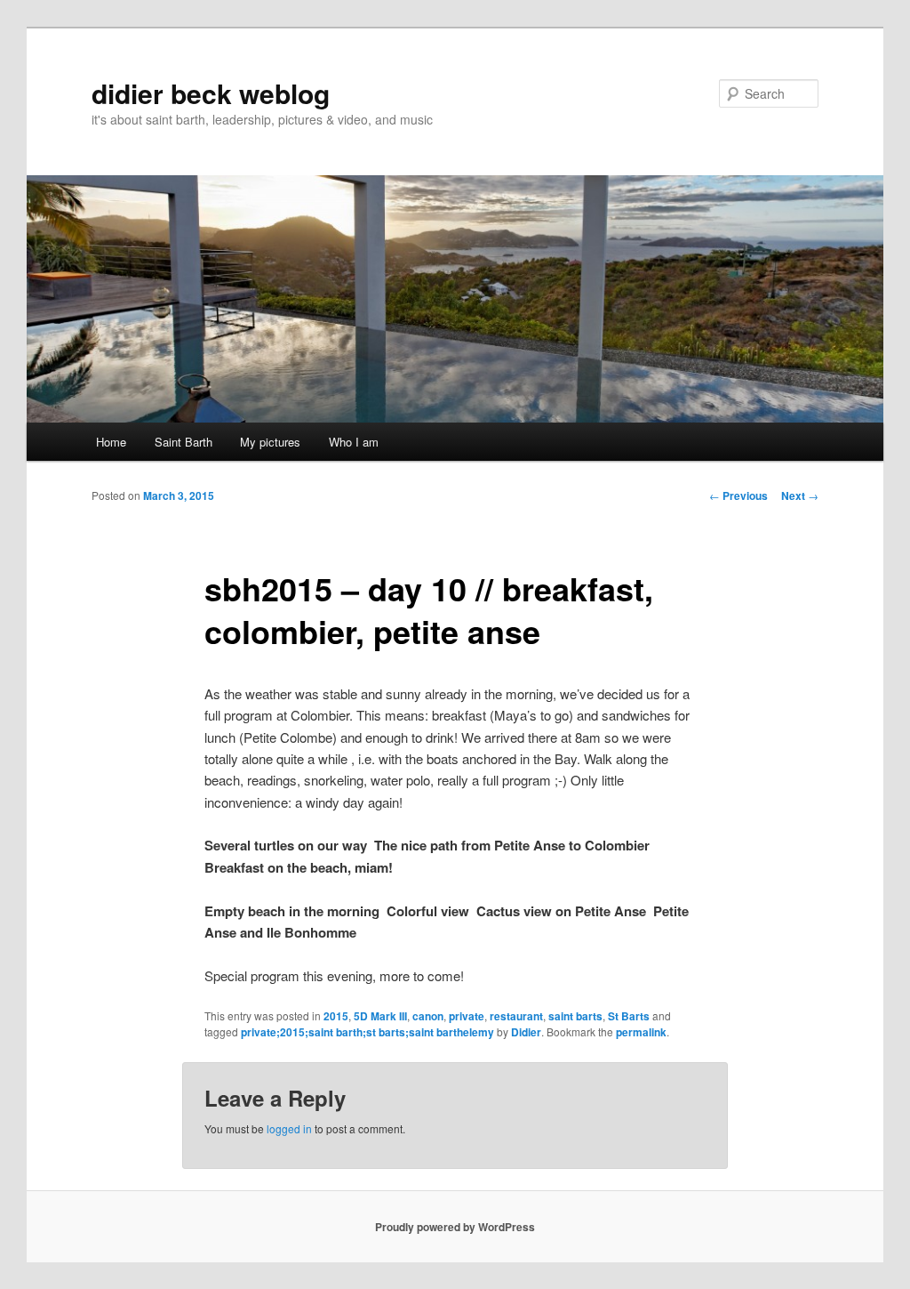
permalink (641, 1032)
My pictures (270, 441)
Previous (738, 495)
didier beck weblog (211, 93)
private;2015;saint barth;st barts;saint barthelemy (367, 1032)
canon (427, 1016)
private (466, 1016)
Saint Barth (183, 441)
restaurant (516, 1016)
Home (111, 441)
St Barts (629, 1016)
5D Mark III (380, 1016)
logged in (289, 1128)
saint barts (575, 1016)
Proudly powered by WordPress (455, 1227)
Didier (526, 1032)
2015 (335, 1016)
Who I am (354, 441)
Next (799, 495)
